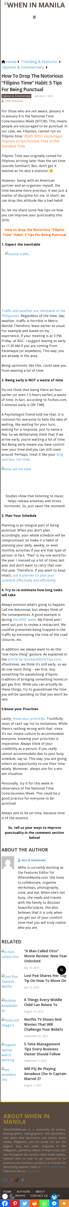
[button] (9, 1196)
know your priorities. (29, 718)
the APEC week (24, 619)
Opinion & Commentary (16, 96)
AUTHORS (23, 1191)
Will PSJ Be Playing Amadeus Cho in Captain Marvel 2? (45, 1073)
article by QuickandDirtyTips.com (34, 659)
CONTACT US (39, 1195)
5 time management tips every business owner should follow (42, 1049)
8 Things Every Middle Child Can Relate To (43, 1002)
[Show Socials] (54, 1197)
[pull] (34, 17)
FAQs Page (33, 1171)
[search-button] (61, 970)
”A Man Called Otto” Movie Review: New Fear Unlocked (45, 956)
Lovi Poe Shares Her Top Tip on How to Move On (45, 978)
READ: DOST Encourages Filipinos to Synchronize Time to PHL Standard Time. (32, 141)
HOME (8, 1191)
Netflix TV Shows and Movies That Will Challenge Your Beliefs (43, 1024)
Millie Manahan (14, 101)
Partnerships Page (53, 1167)
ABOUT (40, 1191)
